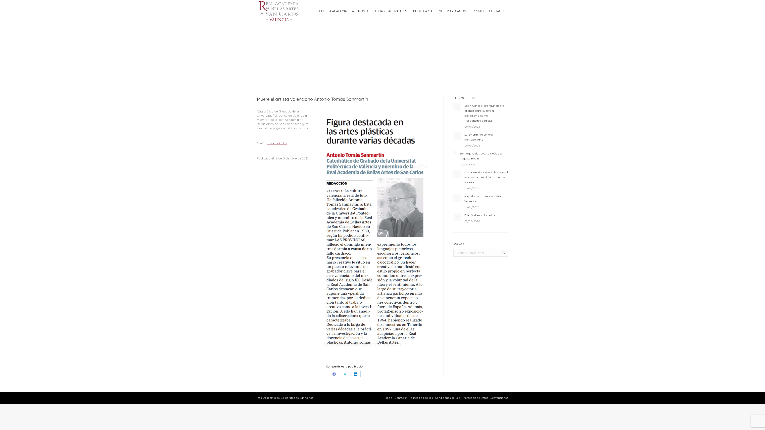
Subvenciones (499, 397)
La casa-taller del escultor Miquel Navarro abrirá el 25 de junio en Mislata (486, 177)
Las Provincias (277, 143)
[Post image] (457, 107)
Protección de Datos (475, 397)
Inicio (389, 397)
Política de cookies (421, 397)
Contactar (401, 397)
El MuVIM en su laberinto (480, 215)
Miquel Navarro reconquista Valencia (482, 198)
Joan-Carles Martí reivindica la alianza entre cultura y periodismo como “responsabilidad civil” (484, 113)
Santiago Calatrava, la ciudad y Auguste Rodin (481, 156)
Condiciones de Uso (447, 397)
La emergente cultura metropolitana (478, 137)
